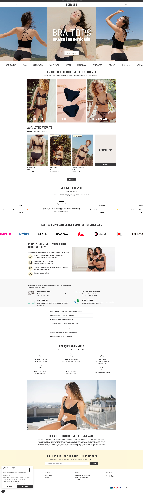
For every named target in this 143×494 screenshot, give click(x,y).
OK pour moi (25, 486)
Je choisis (9, 486)
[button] (3, 491)
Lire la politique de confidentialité (11, 481)
